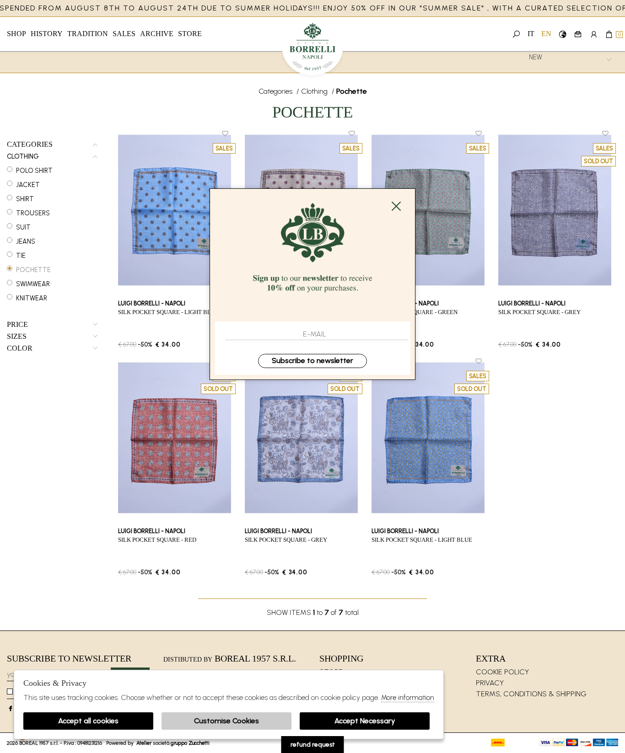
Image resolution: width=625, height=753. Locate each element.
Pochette (33, 270)
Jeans (25, 241)
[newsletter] (578, 34)
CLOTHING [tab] (23, 156)
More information (407, 698)
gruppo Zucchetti (190, 743)
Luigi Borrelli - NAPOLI (313, 49)
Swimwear (33, 284)
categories (276, 91)
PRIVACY (490, 682)
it (531, 33)
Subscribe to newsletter (312, 360)
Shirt (25, 199)
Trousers (33, 213)
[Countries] (562, 34)
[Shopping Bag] (609, 34)
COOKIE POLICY (502, 672)
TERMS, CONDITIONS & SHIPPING (531, 693)
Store (190, 33)
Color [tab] (19, 348)
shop (16, 33)
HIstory (47, 33)
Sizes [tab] (17, 336)
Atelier (143, 743)
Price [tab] (17, 324)
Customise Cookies (226, 720)
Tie (21, 255)
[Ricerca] (516, 34)
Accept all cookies (88, 720)
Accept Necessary (364, 720)
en (546, 33)
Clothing (315, 91)
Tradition (87, 33)
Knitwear (31, 298)
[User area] (593, 34)
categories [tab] (30, 144)
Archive (156, 33)
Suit (23, 227)
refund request (313, 744)
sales (124, 33)
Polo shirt (34, 170)
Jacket (28, 185)
